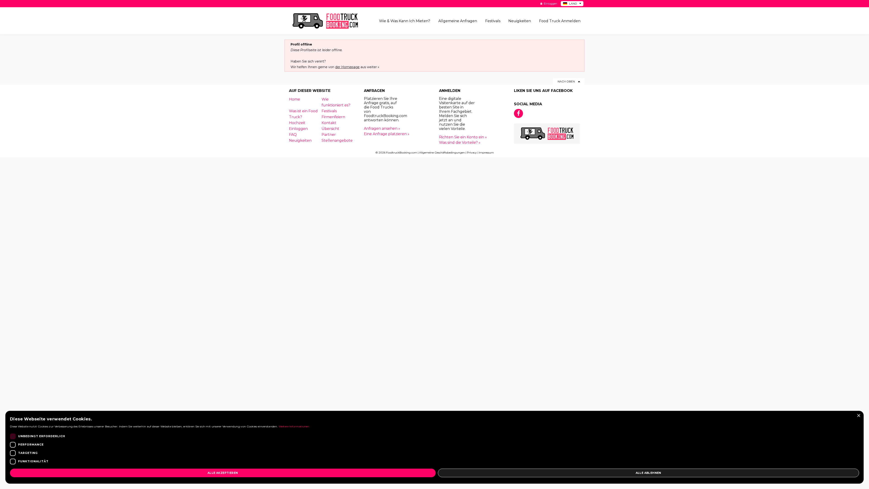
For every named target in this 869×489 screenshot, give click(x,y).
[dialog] (434, 447)
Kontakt (329, 123)
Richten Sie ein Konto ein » (463, 137)
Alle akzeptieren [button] (223, 473)
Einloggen (550, 3)
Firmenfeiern (333, 117)
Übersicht (330, 129)
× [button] (858, 415)
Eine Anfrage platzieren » (386, 134)
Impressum (486, 152)
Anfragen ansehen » (382, 128)
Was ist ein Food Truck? (303, 114)
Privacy (472, 152)
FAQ (293, 134)
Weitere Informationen (294, 426)
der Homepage (347, 67)
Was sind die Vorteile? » (459, 142)
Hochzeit (297, 123)
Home (294, 99)
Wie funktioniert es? (336, 102)
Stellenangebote (337, 140)
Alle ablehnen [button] (648, 473)
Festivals (329, 111)
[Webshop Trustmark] (475, 111)
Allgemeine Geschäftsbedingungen (442, 152)
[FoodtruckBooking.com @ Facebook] (518, 113)
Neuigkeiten (300, 140)
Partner (329, 134)
